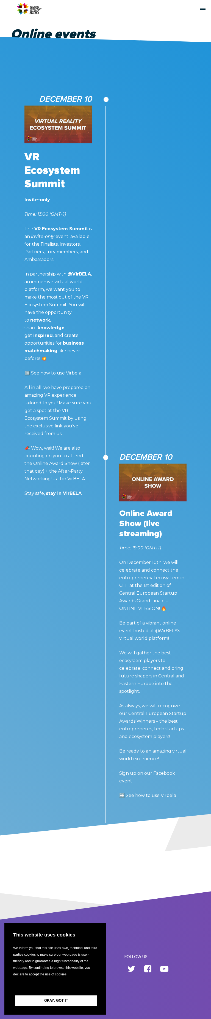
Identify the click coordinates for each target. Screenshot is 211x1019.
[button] (55, 986)
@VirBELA (79, 274)
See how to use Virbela (56, 373)
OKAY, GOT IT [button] (56, 1000)
